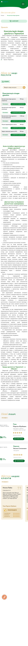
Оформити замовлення (18, 104)
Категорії (15, 21)
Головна (2, 15)
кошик (6, 81)
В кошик (6, 104)
